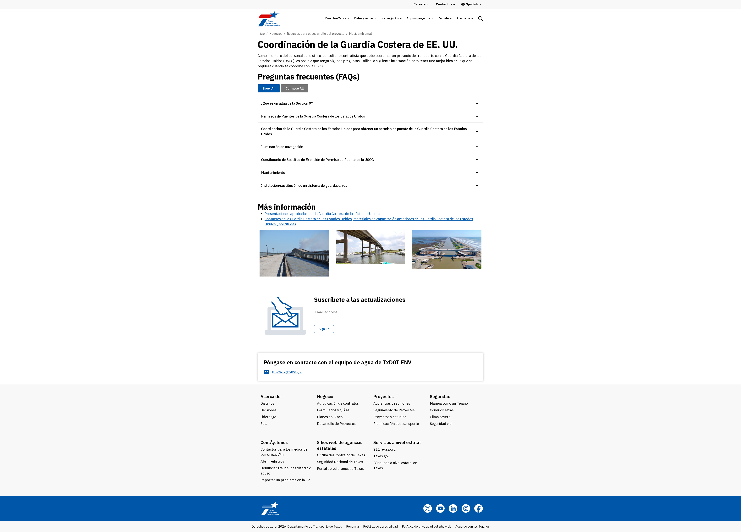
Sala (264, 423)
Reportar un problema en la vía (285, 480)
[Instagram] (466, 508)
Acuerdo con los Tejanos (472, 526)
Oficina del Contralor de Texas (341, 455)
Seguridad (440, 396)
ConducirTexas (442, 410)
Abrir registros (272, 461)
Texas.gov (381, 456)
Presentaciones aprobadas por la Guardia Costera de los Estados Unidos (322, 213)
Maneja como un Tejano (449, 403)
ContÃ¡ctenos (274, 442)
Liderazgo (268, 417)
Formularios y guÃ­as (333, 410)
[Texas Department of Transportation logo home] (269, 18)
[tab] (337, 18)
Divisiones (269, 410)
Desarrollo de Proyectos (336, 423)
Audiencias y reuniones (391, 403)
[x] (427, 508)
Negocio (325, 396)
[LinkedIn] (453, 508)
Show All (268, 88)
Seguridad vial (441, 423)
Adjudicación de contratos (338, 403)
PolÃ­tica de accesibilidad (380, 526)
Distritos (267, 403)
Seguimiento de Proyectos (394, 410)
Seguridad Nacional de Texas (340, 462)
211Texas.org (384, 449)
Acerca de (271, 396)
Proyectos (383, 396)
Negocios (275, 34)
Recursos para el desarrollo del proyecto (315, 34)
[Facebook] (478, 508)
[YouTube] (440, 508)
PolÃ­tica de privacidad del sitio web (426, 526)
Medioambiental (360, 34)
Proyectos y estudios (389, 417)
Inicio (261, 34)
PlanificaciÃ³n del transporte (396, 423)
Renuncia (352, 526)
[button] (370, 103)
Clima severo (440, 417)
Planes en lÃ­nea (330, 417)
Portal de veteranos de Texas (340, 468)
